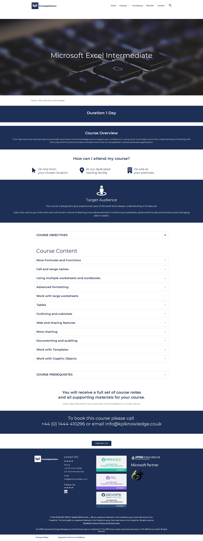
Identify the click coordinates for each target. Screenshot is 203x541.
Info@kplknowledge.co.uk (133, 423)
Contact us (101, 443)
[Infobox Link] (53, 171)
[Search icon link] (170, 5)
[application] (128, 5)
